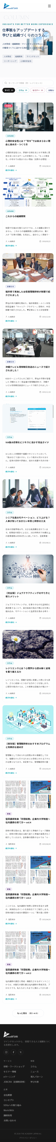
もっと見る (28, 1013)
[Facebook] (13, 1052)
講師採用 (8, 1115)
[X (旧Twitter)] (20, 1052)
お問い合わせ (10, 1120)
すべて (9, 90)
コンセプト (9, 1100)
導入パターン (36, 1076)
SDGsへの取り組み (12, 1105)
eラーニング (9, 1076)
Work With (9, 1110)
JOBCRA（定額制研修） (15, 1081)
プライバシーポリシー (28, 1138)
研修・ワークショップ (14, 1066)
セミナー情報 (10, 1071)
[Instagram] (6, 1052)
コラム (23, 90)
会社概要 (8, 1094)
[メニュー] (49, 6)
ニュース (34, 1071)
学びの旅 (34, 1081)
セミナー (38, 90)
